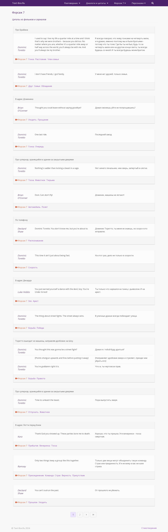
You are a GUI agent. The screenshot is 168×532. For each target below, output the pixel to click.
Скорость (33, 267)
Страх (58, 475)
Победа (40, 328)
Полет (45, 207)
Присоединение (36, 475)
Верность (66, 475)
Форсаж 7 (22, 59)
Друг (30, 86)
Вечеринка (44, 445)
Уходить (32, 119)
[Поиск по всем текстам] (152, 3)
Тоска (31, 180)
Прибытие (33, 445)
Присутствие (78, 475)
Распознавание (35, 240)
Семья (37, 86)
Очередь (39, 146)
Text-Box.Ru (18, 3)
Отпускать (33, 412)
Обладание (46, 86)
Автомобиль (34, 207)
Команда (49, 475)
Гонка (31, 59)
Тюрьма (50, 180)
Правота (41, 378)
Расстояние (40, 59)
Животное (40, 180)
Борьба (31, 328)
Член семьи (53, 59)
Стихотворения (149, 528)
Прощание (43, 119)
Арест (35, 301)
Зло (30, 301)
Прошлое (32, 502)
